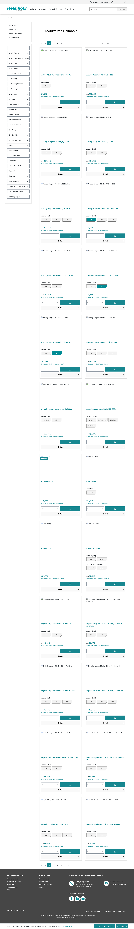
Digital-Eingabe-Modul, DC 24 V (54, 824)
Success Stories (12, 879)
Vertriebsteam (43, 882)
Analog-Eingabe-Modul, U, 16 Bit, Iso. (101, 342)
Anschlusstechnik (15, 48)
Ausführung (13, 79)
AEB (124, 911)
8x (67, 220)
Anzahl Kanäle (14, 53)
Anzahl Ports (13, 63)
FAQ (8, 890)
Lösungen (12, 30)
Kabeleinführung (14, 135)
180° (102, 559)
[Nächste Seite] (65, 43)
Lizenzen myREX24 (15, 140)
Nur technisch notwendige (104, 926)
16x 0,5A (113, 420)
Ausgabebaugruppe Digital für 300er (101, 409)
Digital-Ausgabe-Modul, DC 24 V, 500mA (58, 691)
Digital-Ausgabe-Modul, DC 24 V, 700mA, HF (104, 691)
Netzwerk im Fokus (14, 882)
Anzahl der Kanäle (15, 74)
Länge (11, 145)
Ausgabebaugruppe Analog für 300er (56, 409)
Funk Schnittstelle (15, 120)
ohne (102, 568)
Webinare (10, 884)
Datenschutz (98, 911)
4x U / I (56, 420)
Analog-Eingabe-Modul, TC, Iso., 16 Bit (57, 275)
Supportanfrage (12, 887)
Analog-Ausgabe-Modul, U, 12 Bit (55, 142)
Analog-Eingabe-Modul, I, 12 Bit (99, 142)
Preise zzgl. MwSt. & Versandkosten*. (52, 97)
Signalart (12, 171)
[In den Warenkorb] (115, 235)
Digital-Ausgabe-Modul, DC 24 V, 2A (56, 624)
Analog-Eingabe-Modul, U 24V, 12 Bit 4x (102, 275)
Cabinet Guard (47, 481)
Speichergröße (14, 181)
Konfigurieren (122, 926)
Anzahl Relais (13, 68)
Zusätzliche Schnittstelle (17, 186)
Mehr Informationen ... (66, 926)
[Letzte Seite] (69, 43)
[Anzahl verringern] (42, 102)
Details (60, 107)
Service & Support (15, 34)
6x (102, 835)
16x (102, 635)
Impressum (89, 911)
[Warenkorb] (124, 2)
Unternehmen (14, 38)
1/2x (112, 220)
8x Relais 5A (103, 420)
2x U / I (47, 420)
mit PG (91, 568)
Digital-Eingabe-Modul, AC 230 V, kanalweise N (105, 758)
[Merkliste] (120, 1)
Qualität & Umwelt (45, 884)
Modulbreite (13, 150)
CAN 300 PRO (91, 481)
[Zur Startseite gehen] (16, 9)
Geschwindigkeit (15, 125)
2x (91, 86)
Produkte (12, 26)
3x (91, 835)
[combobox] (108, 9)
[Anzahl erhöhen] (57, 102)
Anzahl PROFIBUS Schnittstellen (19, 58)
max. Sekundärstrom (16, 191)
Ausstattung (13, 94)
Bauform (12, 99)
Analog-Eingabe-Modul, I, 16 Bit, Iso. (56, 208)
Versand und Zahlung (110, 911)
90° (46, 86)
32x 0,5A (91, 426)
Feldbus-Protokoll (15, 115)
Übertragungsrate (15, 197)
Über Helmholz (43, 879)
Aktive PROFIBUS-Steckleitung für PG (56, 75)
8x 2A (91, 420)
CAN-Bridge (46, 548)
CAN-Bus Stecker (93, 548)
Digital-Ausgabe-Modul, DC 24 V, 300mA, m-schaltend (104, 625)
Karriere (41, 887)
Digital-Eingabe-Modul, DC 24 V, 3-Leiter (103, 824)
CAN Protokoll (14, 104)
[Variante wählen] (70, 102)
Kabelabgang (13, 130)
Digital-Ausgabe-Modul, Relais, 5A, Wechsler (59, 757)
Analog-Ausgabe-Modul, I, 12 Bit (99, 75)
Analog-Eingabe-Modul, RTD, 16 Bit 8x (102, 208)
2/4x (101, 220)
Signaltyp (12, 176)
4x (102, 86)
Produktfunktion (14, 156)
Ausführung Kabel (15, 89)
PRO (91, 492)
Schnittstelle (13, 161)
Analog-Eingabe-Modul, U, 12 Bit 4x (56, 342)
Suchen (122, 9)
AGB (119, 911)
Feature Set (13, 109)
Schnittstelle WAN (15, 166)
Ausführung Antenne (16, 84)
